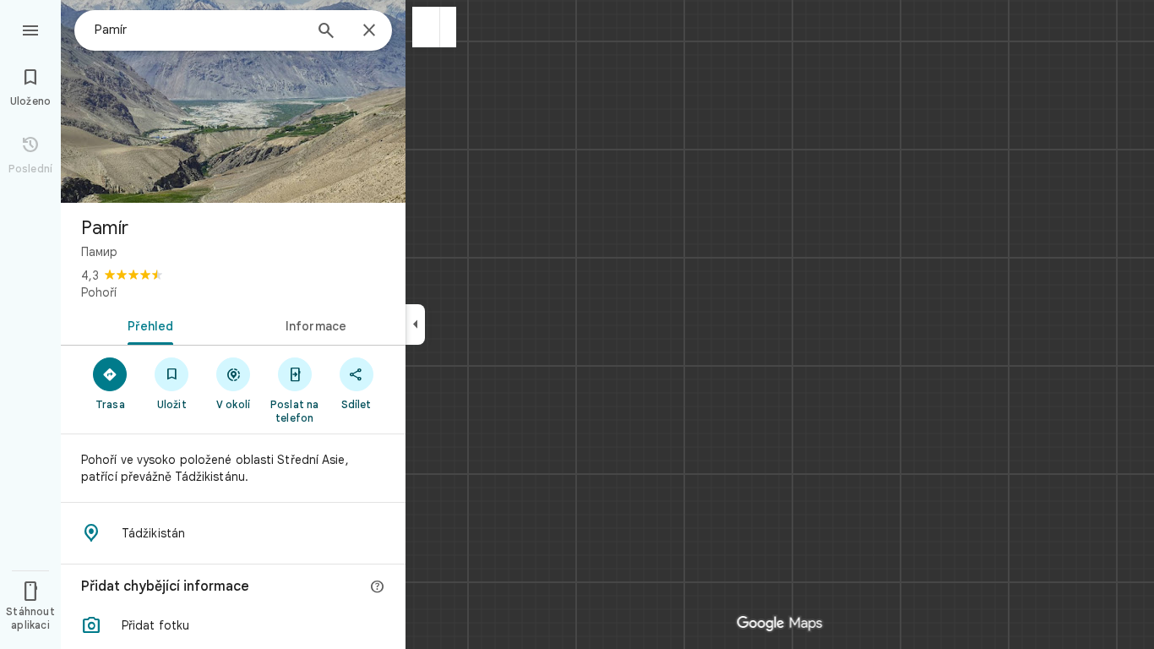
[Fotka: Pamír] (233, 101)
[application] (577, 324)
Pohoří (99, 292)
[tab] (147, 324)
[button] (426, 27)
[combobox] (198, 29)
